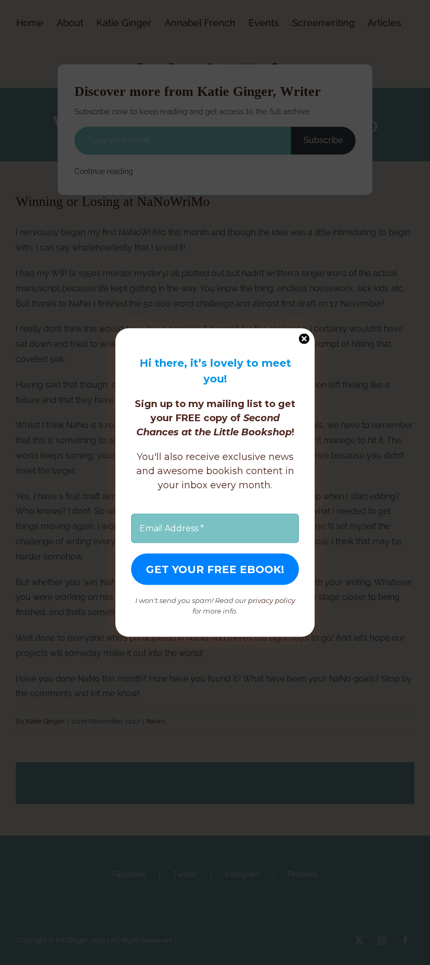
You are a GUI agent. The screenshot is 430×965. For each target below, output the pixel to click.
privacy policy (271, 600)
